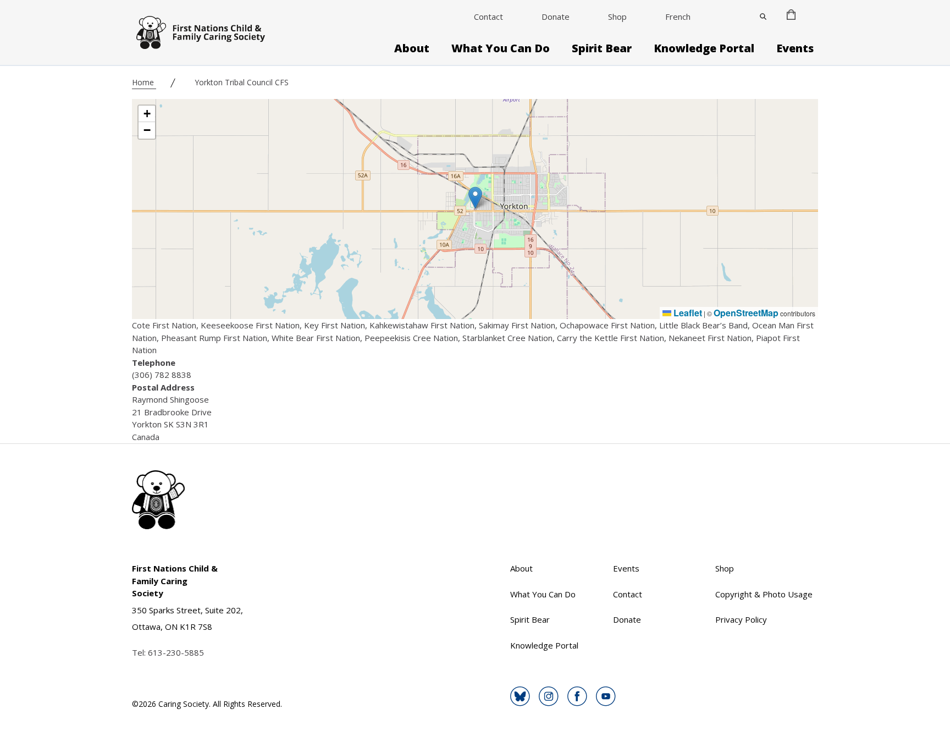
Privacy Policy (741, 619)
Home (144, 82)
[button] (475, 197)
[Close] (763, 16)
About (411, 48)
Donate (556, 16)
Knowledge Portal (704, 48)
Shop (617, 16)
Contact (488, 16)
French (678, 16)
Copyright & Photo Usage (764, 594)
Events (795, 48)
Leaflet (686, 312)
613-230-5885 (176, 652)
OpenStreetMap (746, 312)
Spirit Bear (602, 48)
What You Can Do (500, 48)
